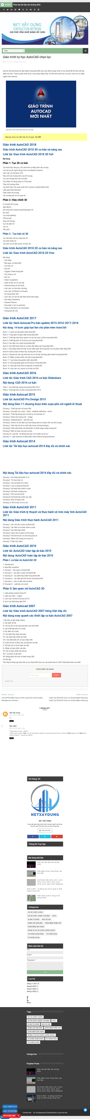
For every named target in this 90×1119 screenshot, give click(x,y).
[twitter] (7, 9)
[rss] (27, 9)
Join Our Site (45, 830)
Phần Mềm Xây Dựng (36, 926)
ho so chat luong (35, 912)
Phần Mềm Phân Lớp (53, 923)
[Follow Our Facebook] (33, 836)
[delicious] (38, 9)
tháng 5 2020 (31, 989)
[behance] (30, 9)
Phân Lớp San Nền (35, 923)
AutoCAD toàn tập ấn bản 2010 (32, 550)
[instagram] (34, 9)
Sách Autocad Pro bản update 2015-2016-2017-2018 (45, 323)
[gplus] (11, 9)
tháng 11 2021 (32, 984)
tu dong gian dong (36, 934)
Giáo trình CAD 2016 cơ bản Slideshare (37, 378)
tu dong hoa (51, 934)
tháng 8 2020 (31, 986)
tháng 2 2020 (31, 991)
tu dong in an (33, 937)
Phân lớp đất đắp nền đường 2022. (27, 5)
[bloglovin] (19, 9)
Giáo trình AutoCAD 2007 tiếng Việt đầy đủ (40, 611)
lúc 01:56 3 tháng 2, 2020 (17, 715)
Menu (29, 1002)
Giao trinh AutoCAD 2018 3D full (33, 154)
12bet (69, 733)
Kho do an (46, 919)
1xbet (81, 733)
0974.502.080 (9, 1116)
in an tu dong (33, 919)
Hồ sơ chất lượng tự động (39, 916)
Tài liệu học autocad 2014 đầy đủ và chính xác (41, 446)
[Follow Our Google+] (57, 836)
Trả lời (11, 721)
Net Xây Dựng (14, 713)
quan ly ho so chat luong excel (41, 930)
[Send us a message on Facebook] (85, 1110)
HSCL (54, 916)
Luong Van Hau (62, 1113)
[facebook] (3, 9)
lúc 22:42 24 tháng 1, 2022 (18, 728)
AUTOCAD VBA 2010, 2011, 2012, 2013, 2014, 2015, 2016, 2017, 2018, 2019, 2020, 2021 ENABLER (50, 882)
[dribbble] (23, 9)
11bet (24, 733)
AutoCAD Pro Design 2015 (29, 399)
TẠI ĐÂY (38, 137)
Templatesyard (40, 1113)
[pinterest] (15, 9)
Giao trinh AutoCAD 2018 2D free (33, 252)
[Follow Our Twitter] (45, 836)
